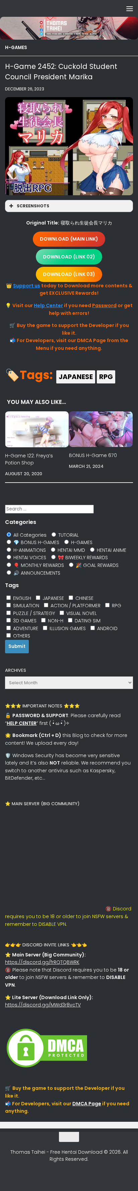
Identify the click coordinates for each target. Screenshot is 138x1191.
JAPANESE (76, 376)
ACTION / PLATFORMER (74, 605)
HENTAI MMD (70, 550)
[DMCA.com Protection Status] (47, 1067)
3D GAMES (24, 620)
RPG (106, 376)
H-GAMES (16, 47)
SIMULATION (25, 605)
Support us (26, 285)
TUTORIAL (68, 535)
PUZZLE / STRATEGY (33, 613)
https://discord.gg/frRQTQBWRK (42, 962)
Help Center (48, 305)
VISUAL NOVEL (81, 613)
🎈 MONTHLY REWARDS (38, 565)
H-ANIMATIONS (29, 550)
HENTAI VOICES (29, 557)
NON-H (55, 620)
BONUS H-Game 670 (93, 455)
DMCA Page (86, 1103)
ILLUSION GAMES (67, 628)
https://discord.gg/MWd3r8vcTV (43, 1004)
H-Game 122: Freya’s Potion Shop (29, 459)
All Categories (29, 535)
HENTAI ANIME (110, 550)
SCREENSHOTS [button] (33, 206)
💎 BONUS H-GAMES (35, 542)
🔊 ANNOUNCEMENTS (36, 573)
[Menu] (129, 8)
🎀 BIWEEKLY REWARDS (82, 557)
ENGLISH (21, 598)
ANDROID (107, 628)
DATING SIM (86, 620)
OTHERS (21, 635)
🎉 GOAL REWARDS (96, 565)
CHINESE (83, 598)
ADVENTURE (25, 628)
